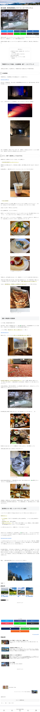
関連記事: (13, 58)
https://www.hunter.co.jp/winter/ (6, 538)
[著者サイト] (10, 629)
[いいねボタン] (2, 583)
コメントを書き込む (20, 700)
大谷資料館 (13, 52)
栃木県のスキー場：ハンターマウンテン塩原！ (18, 56)
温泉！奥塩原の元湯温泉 (15, 55)
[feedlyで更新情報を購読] (29, 629)
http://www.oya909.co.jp (5, 79)
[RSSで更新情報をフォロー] (20, 631)
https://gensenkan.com (5, 332)
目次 (18, 49)
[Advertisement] (20, 610)
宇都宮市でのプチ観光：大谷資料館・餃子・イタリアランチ (20, 51)
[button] (37, 329)
